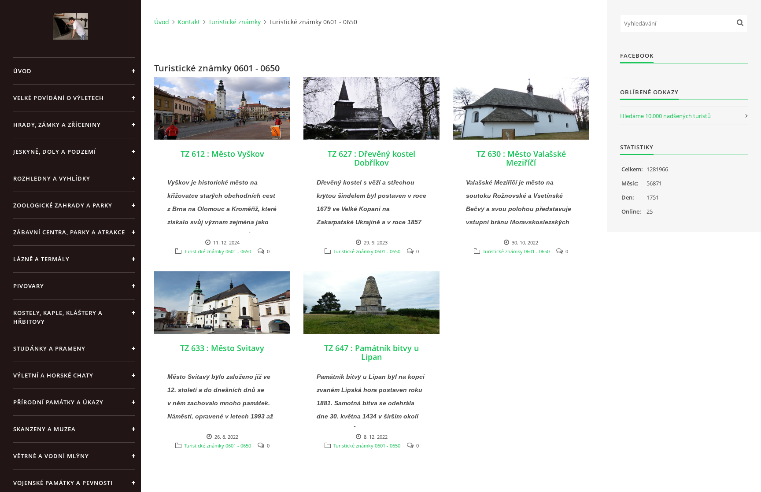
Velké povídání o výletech (58, 98)
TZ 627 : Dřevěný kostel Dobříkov (371, 158)
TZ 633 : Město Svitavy (222, 348)
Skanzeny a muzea (44, 429)
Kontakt (188, 22)
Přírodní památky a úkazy (58, 402)
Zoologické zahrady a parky (62, 205)
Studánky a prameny (49, 348)
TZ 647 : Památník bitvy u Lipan (371, 352)
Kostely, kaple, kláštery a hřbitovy (58, 317)
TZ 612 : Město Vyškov (222, 153)
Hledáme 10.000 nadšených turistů (665, 116)
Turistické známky (234, 22)
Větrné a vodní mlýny (51, 456)
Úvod (22, 71)
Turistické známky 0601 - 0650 (217, 251)
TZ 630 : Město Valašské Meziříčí (521, 158)
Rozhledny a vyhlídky (51, 178)
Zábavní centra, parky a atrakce (69, 232)
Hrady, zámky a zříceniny (57, 125)
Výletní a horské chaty (53, 375)
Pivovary (28, 286)
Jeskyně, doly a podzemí (54, 151)
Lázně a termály (41, 259)
